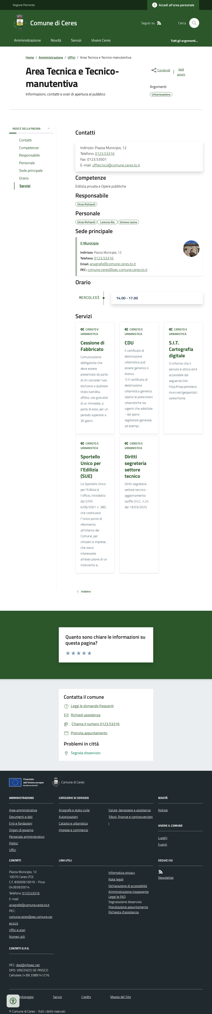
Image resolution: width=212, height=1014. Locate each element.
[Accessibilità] (13, 1001)
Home (30, 57)
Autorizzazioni (68, 816)
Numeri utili (17, 936)
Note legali (115, 879)
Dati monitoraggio (21, 996)
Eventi (162, 844)
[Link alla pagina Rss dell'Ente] (160, 871)
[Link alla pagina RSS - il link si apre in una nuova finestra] (159, 23)
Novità (56, 40)
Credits (86, 996)
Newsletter (166, 877)
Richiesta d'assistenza (123, 912)
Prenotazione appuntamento (128, 906)
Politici (13, 843)
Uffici (71, 57)
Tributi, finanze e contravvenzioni (130, 820)
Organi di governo (21, 829)
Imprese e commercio (73, 829)
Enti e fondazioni (20, 823)
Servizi (76, 40)
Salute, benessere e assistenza (129, 810)
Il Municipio (89, 243)
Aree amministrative (23, 810)
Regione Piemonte (24, 5)
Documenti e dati (21, 816)
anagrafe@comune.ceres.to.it (113, 264)
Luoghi (162, 837)
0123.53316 (104, 153)
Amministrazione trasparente (128, 891)
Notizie (163, 810)
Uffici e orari (17, 929)
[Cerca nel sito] (192, 23)
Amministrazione (27, 40)
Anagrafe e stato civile (74, 810)
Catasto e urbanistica (73, 823)
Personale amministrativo (26, 836)
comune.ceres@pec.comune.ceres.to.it (117, 269)
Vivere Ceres (101, 40)
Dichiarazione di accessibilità (127, 885)
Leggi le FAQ (117, 896)
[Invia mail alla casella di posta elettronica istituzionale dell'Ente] (29, 905)
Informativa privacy (121, 872)
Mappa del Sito (120, 996)
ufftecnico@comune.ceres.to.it (116, 165)
